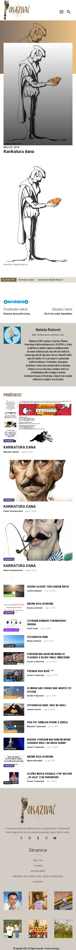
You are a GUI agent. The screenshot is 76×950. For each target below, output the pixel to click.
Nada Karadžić (34, 760)
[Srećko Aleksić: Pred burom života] (14, 591)
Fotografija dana (37, 637)
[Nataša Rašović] (12, 355)
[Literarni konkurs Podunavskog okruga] (14, 625)
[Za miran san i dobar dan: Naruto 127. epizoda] (14, 692)
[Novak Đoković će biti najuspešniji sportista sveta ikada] (13, 900)
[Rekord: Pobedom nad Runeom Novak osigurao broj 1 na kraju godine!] (14, 744)
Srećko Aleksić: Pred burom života (48, 586)
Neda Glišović (34, 640)
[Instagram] (29, 838)
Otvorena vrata (11, 630)
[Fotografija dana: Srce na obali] (14, 709)
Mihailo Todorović (36, 726)
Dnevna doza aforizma (17, 313)
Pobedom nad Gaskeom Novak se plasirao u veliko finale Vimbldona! (48, 655)
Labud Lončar (34, 709)
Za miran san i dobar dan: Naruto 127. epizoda (49, 689)
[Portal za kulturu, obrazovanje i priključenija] (17, 10)
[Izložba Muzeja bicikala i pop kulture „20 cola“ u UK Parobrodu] (14, 778)
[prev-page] (6, 579)
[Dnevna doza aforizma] (14, 608)
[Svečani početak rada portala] (38, 929)
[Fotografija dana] (14, 641)
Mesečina (9, 595)
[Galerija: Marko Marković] (63, 929)
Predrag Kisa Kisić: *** (40, 671)
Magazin (8, 680)
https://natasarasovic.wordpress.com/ (48, 334)
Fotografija (9, 646)
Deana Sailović (35, 607)
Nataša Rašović (48, 330)
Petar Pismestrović (13, 511)
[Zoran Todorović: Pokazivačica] (63, 900)
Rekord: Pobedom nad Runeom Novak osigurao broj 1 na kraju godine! (49, 741)
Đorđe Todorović (35, 695)
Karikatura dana (26, 279)
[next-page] (11, 579)
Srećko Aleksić (34, 590)
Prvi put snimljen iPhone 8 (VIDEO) (47, 722)
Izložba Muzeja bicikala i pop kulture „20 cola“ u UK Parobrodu (49, 775)
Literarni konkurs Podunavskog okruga (46, 622)
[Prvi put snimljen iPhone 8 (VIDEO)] (14, 726)
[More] (63, 292)
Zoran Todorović (35, 661)
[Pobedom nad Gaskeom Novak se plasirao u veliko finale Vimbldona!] (14, 658)
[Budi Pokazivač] (13, 929)
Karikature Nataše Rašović (50, 279)
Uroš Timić (32, 628)
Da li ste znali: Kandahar (58, 313)
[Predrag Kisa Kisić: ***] (14, 675)
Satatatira (9, 440)
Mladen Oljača (11, 451)
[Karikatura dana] (38, 421)
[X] (46, 838)
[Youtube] (54, 838)
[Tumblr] (38, 838)
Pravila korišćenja (52, 948)
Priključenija (10, 663)
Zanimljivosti (10, 697)
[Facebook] (21, 838)
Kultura (8, 782)
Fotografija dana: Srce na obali (46, 705)
